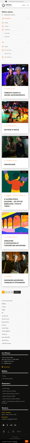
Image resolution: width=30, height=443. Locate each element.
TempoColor (4, 334)
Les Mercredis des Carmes (7, 300)
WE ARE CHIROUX (6, 331)
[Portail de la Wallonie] (4, 432)
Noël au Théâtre (5, 328)
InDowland (9, 164)
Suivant (17, 292)
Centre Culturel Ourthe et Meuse (11, 393)
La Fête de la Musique (6, 343)
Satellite (3, 309)
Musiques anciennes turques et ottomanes (14, 281)
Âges (3, 42)
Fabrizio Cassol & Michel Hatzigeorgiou (14, 94)
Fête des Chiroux (5, 340)
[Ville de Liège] (9, 432)
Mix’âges (4, 306)
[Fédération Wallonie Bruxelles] (13, 432)
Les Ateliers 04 (5, 316)
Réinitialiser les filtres (9, 15)
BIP (2, 313)
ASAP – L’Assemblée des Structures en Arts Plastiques (13, 402)
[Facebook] (7, 425)
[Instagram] (15, 425)
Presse (4, 376)
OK (26, 441)
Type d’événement (6, 18)
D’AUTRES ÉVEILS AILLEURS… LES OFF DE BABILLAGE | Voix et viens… (13, 202)
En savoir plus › (15, 441)
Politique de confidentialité (15, 438)
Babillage (4, 303)
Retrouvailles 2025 (6, 337)
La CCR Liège (6, 388)
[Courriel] (3, 425)
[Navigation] (27, 5)
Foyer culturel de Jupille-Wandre (11, 399)
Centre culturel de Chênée (9, 391)
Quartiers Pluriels (5, 322)
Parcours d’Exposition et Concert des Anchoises (15, 243)
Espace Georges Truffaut (9, 396)
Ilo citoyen (4, 325)
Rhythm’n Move (11, 130)
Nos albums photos (8, 378)
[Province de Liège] (18, 432)
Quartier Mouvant (5, 319)
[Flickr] (11, 425)
